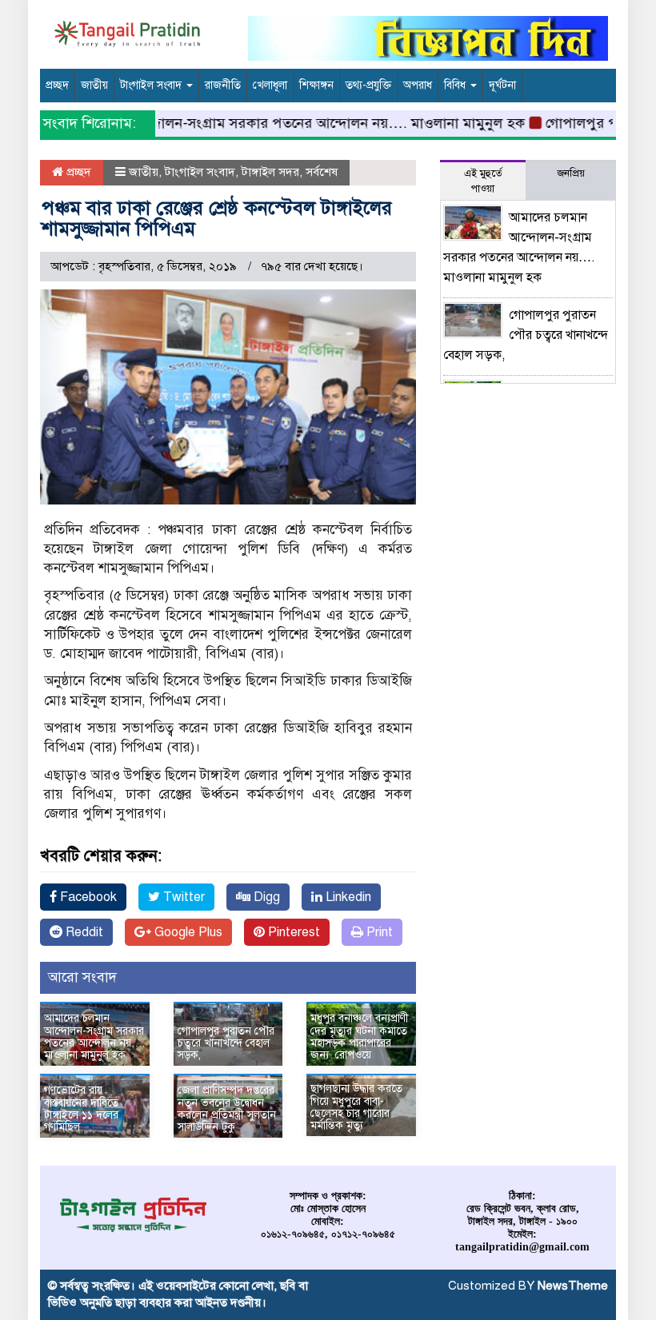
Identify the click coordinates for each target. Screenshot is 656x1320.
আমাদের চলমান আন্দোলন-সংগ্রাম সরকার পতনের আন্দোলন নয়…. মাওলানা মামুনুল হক (266, 123)
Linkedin (346, 897)
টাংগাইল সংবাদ (152, 85)
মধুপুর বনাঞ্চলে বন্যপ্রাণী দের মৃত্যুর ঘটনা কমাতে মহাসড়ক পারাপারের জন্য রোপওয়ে (359, 1036)
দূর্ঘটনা (502, 85)
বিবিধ (456, 85)
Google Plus (186, 932)
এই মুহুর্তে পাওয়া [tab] (483, 181)
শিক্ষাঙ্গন (316, 85)
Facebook (87, 897)
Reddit (82, 932)
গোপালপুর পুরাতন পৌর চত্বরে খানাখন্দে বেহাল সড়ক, (226, 1043)
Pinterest (292, 932)
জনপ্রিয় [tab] (571, 173)
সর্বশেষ (322, 172)
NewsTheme (573, 1285)
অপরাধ (417, 85)
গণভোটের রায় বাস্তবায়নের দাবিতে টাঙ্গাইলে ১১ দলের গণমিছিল (81, 1108)
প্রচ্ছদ (57, 85)
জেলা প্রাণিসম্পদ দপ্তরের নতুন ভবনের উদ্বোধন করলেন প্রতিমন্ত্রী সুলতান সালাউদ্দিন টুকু (227, 1108)
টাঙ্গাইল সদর (270, 172)
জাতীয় (94, 85)
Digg (265, 897)
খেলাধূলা (270, 85)
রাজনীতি (223, 85)
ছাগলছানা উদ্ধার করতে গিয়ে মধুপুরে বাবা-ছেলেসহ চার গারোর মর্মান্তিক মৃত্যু (356, 1107)
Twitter (182, 897)
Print (378, 932)
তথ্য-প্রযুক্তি (368, 85)
